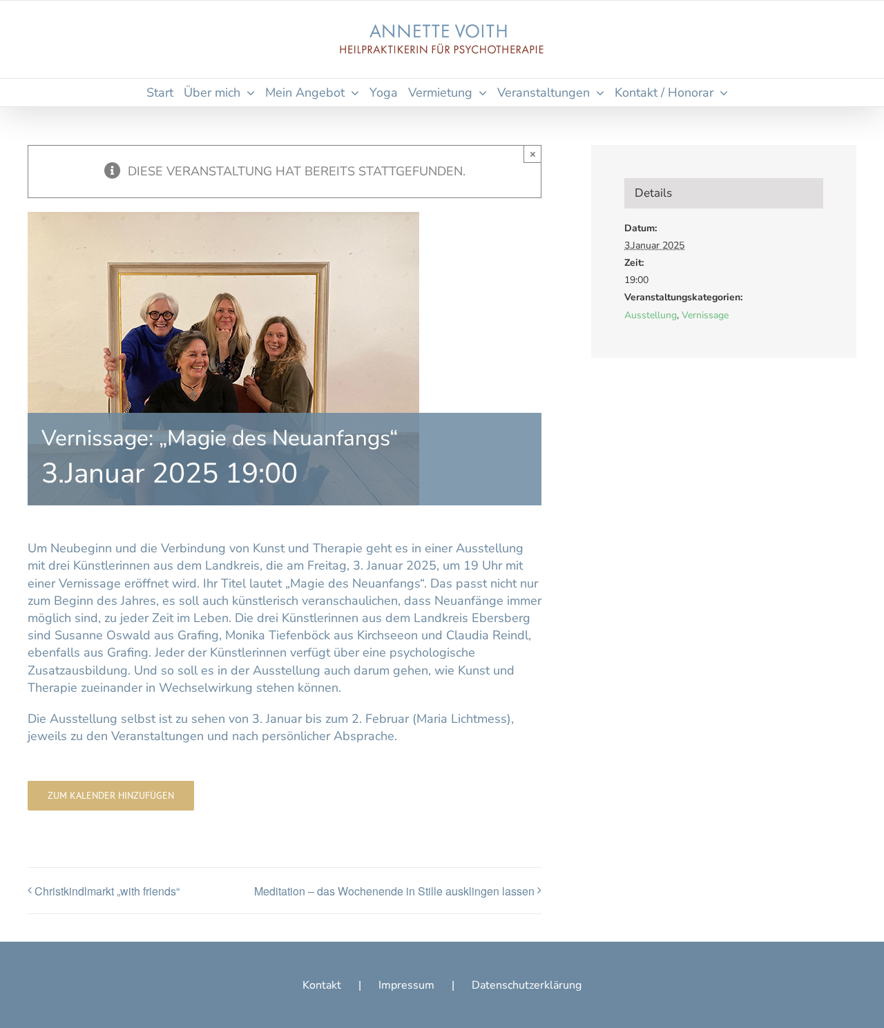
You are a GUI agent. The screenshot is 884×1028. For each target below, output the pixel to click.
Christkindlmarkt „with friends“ (107, 891)
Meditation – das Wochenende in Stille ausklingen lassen (394, 891)
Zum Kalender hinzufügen (111, 796)
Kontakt (321, 985)
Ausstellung (650, 315)
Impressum (406, 985)
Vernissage (705, 315)
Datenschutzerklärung (527, 985)
